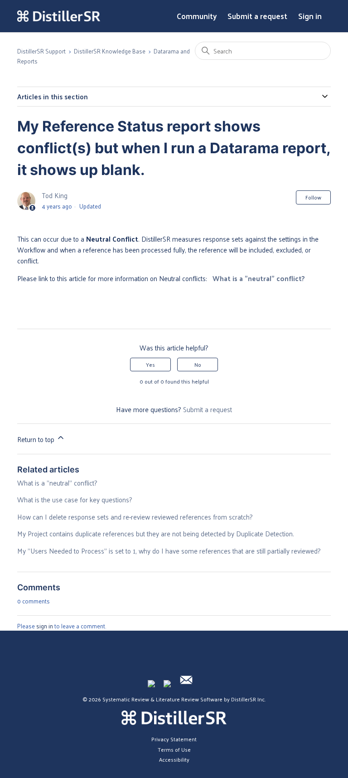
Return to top (36, 439)
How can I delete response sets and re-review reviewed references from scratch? (135, 517)
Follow (313, 197)
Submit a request (257, 16)
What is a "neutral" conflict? (259, 278)
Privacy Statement (174, 739)
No (197, 365)
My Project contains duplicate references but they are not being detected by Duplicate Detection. (155, 533)
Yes (150, 365)
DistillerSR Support (41, 51)
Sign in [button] (310, 16)
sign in (44, 626)
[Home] (58, 16)
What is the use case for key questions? (74, 499)
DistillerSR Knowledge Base (109, 51)
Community (197, 16)
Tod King (55, 195)
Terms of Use (174, 749)
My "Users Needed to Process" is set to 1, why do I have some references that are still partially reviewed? (169, 551)
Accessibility (174, 759)
